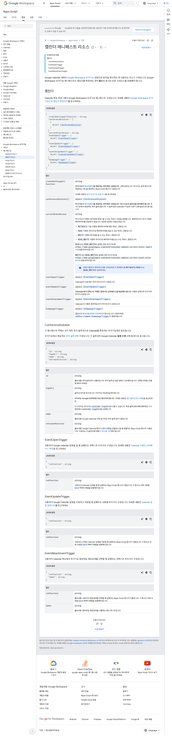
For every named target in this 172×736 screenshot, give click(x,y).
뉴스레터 (126, 695)
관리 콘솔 (85, 691)
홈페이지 (93, 314)
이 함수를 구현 (105, 431)
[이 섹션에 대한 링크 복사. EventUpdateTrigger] (72, 496)
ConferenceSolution (70, 124)
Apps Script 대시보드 (89, 695)
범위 (77, 260)
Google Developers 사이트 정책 (79, 643)
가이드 (14, 17)
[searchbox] (18, 26)
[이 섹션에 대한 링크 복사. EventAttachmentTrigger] (77, 553)
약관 (41, 730)
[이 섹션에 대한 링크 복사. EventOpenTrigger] (70, 440)
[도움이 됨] (148, 40)
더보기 (98, 3)
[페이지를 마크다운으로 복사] (101, 47)
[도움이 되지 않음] (152, 40)
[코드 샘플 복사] (151, 115)
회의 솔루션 (89, 186)
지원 (40, 17)
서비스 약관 (44, 708)
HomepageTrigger (67, 162)
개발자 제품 (44, 695)
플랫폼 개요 (44, 691)
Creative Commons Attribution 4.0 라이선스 (89, 640)
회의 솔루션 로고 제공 (134, 398)
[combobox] (125, 3)
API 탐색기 (85, 704)
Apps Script (55, 3)
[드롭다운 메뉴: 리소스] (90, 3)
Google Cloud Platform (116, 719)
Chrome (85, 719)
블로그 (125, 691)
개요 (5, 17)
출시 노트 (43, 700)
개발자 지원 (44, 704)
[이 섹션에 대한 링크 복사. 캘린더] (56, 91)
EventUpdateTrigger (68, 146)
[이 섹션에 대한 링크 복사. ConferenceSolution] (72, 325)
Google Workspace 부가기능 (80, 77)
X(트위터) (127, 700)
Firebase (97, 719)
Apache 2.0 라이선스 (145, 640)
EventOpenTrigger (67, 138)
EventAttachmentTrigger (71, 154)
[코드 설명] (142, 115)
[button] (17, 44)
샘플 (31, 17)
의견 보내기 (146, 47)
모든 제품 (69, 3)
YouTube (127, 704)
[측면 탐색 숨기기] (32, 731)
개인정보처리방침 (52, 730)
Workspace (26, 3)
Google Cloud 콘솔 (88, 700)
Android (73, 719)
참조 (23, 17)
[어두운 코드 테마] (146, 115)
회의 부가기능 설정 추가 (96, 194)
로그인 (166, 3)
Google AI (135, 719)
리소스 (84, 3)
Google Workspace (57, 40)
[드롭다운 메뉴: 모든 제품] (76, 3)
